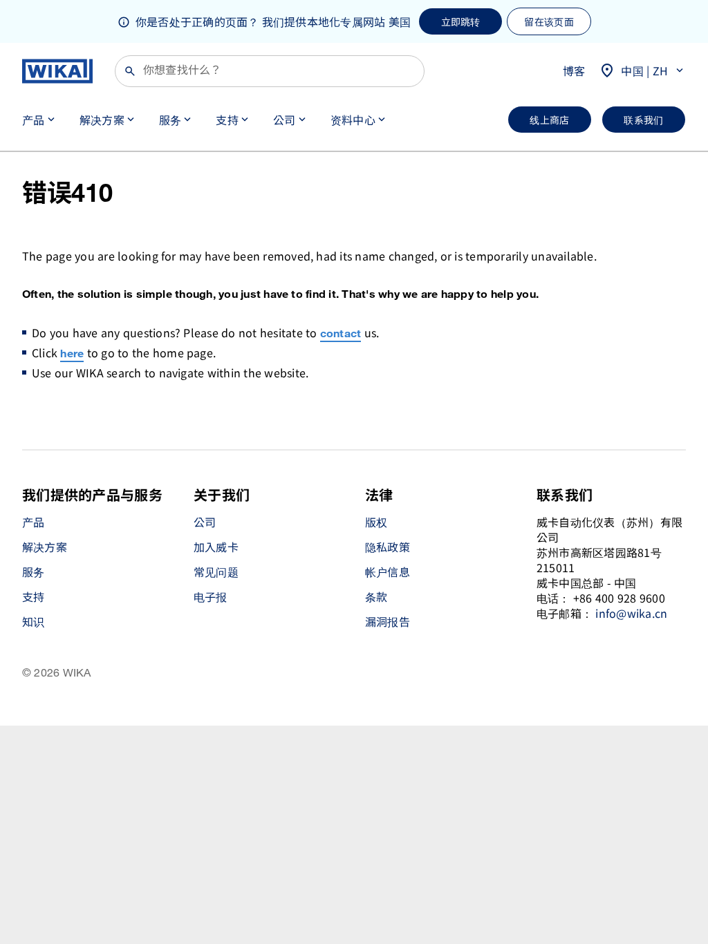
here (72, 354)
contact (341, 334)
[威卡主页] (57, 71)
